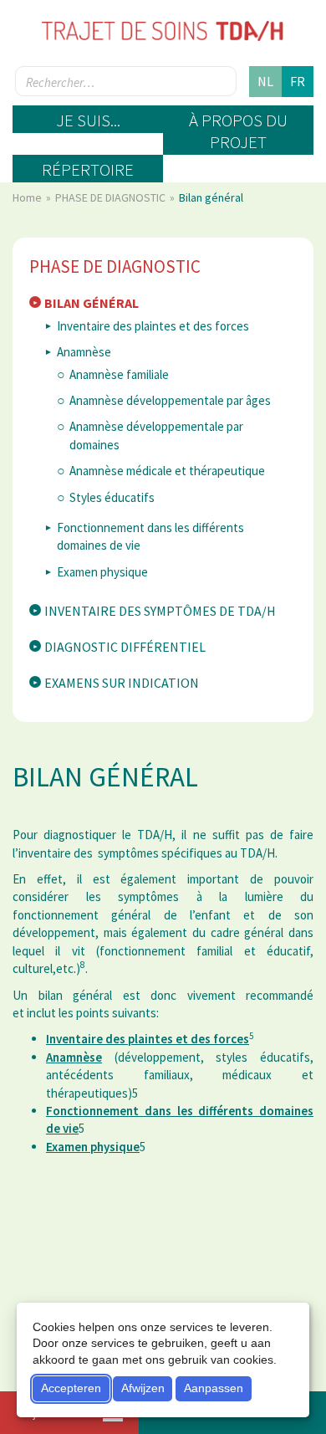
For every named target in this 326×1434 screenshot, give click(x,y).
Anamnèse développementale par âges (170, 400)
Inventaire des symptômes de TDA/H (160, 610)
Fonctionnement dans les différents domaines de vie (150, 536)
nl (265, 81)
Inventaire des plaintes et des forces (153, 326)
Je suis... (88, 120)
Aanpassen (213, 1388)
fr (297, 81)
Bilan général (91, 302)
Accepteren (71, 1388)
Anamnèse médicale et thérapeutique (167, 471)
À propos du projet (238, 131)
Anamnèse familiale (119, 374)
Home (28, 197)
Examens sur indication (121, 682)
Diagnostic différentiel (125, 646)
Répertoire (88, 169)
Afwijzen (143, 1388)
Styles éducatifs (112, 497)
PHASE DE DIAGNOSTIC (111, 197)
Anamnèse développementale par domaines (156, 435)
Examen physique (102, 572)
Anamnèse (84, 352)
